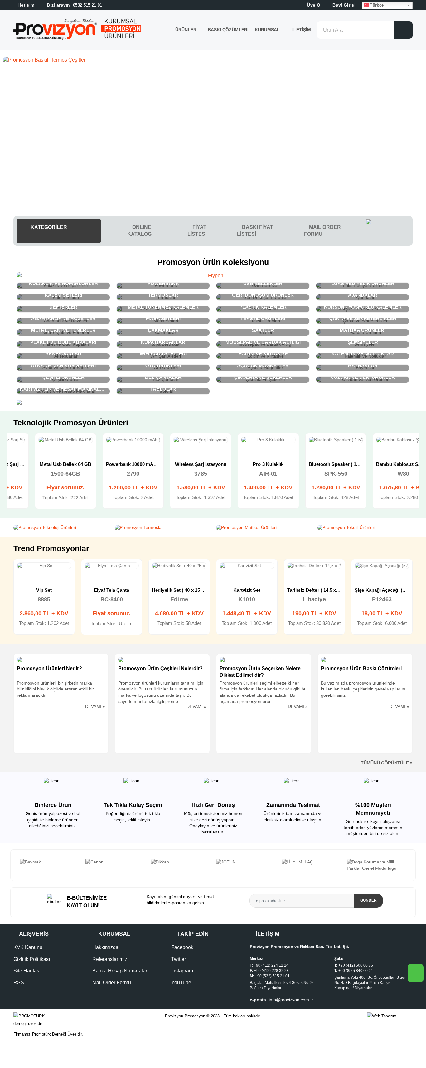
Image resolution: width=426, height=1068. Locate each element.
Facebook (182, 947)
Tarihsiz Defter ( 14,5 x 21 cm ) (253, 590)
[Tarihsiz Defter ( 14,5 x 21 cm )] (247, 565)
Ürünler (185, 29)
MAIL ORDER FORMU (322, 231)
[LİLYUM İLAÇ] (245, 862)
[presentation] (17, 865)
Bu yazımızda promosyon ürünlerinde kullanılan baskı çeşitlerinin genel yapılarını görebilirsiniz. (363, 689)
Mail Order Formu (111, 982)
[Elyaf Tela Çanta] (44, 565)
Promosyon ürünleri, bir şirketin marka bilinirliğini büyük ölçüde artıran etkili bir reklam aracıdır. (55, 689)
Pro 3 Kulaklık (246, 464)
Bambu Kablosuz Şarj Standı (386, 464)
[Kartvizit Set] (179, 565)
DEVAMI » (95, 706)
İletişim (301, 29)
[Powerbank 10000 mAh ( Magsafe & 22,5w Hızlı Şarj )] (112, 440)
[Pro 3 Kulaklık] (247, 440)
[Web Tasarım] (390, 1016)
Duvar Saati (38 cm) (382, 590)
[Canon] (49, 862)
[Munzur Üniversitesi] (376, 862)
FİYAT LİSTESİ (196, 231)
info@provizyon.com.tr (291, 999)
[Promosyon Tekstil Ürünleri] (365, 528)
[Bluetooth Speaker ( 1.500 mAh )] (314, 440)
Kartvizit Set (179, 590)
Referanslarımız (109, 959)
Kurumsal (268, 29)
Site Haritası (27, 970)
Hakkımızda (105, 947)
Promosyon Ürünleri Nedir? (49, 668)
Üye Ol (314, 4)
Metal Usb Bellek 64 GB (44, 464)
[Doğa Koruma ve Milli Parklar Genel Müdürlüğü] (311, 865)
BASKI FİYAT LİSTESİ (255, 231)
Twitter (178, 959)
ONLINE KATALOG (139, 231)
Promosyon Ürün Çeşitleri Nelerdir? (160, 668)
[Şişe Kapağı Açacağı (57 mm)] (314, 565)
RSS (18, 982)
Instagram (182, 970)
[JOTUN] (180, 862)
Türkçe (376, 5)
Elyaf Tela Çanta (44, 590)
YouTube (181, 982)
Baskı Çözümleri (228, 29)
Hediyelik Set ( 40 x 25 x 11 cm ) (119, 590)
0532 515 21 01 (74, 5)
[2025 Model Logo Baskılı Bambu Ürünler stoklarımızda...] (213, 60)
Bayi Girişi (343, 4)
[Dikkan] (114, 862)
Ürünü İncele (21, 446)
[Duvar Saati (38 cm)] (382, 565)
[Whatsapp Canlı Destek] (389, 231)
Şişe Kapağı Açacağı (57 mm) (319, 590)
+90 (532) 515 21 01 (272, 976)
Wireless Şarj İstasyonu (179, 464)
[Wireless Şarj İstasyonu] (179, 440)
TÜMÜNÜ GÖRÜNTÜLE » (387, 762)
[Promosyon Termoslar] (162, 528)
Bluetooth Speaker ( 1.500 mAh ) (322, 464)
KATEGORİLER (48, 227)
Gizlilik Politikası (31, 959)
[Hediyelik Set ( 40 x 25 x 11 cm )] (112, 565)
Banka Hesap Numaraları (120, 970)
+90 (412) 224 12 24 (271, 965)
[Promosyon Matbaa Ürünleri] (263, 528)
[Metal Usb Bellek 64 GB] (44, 440)
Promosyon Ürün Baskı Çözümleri (361, 668)
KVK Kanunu (27, 947)
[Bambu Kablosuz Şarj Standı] (382, 440)
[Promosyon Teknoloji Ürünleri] (61, 528)
